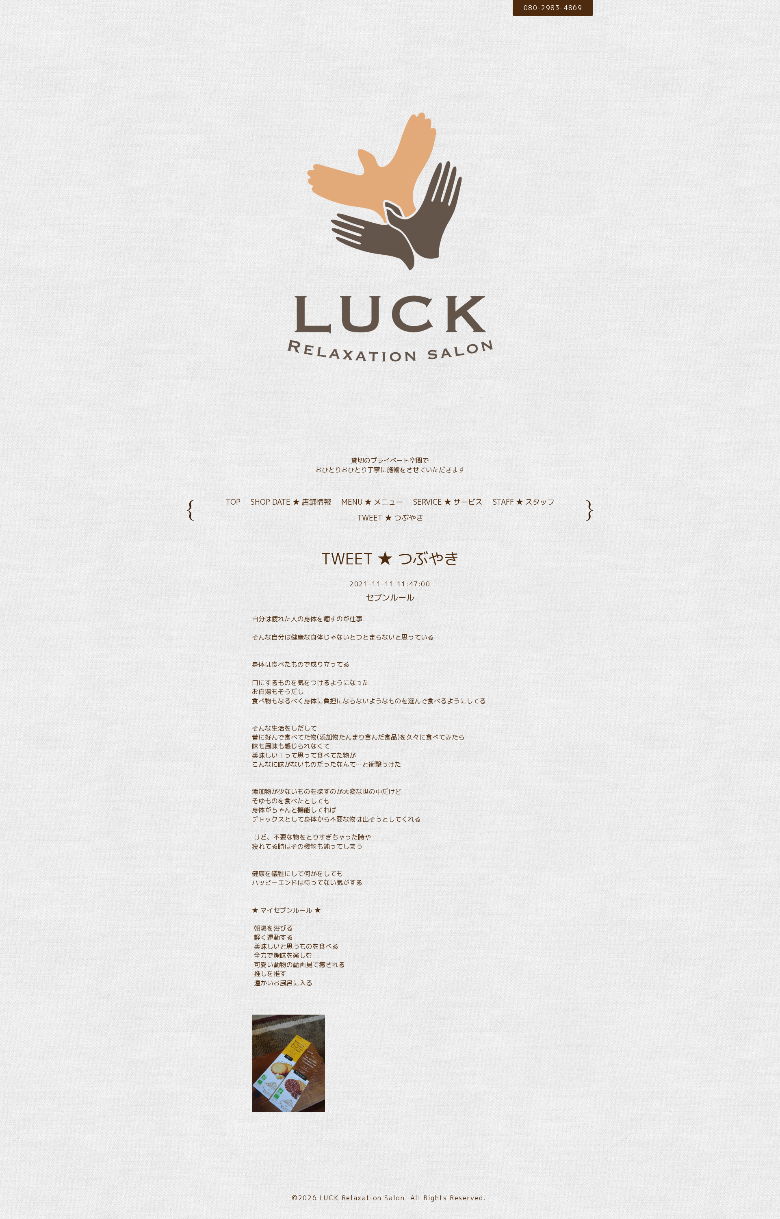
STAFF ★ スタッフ (524, 502)
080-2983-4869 (553, 7)
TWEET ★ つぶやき (390, 518)
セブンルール (390, 597)
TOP (233, 502)
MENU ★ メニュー (372, 502)
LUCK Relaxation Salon (362, 1197)
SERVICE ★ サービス (448, 502)
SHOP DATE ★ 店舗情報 (291, 502)
